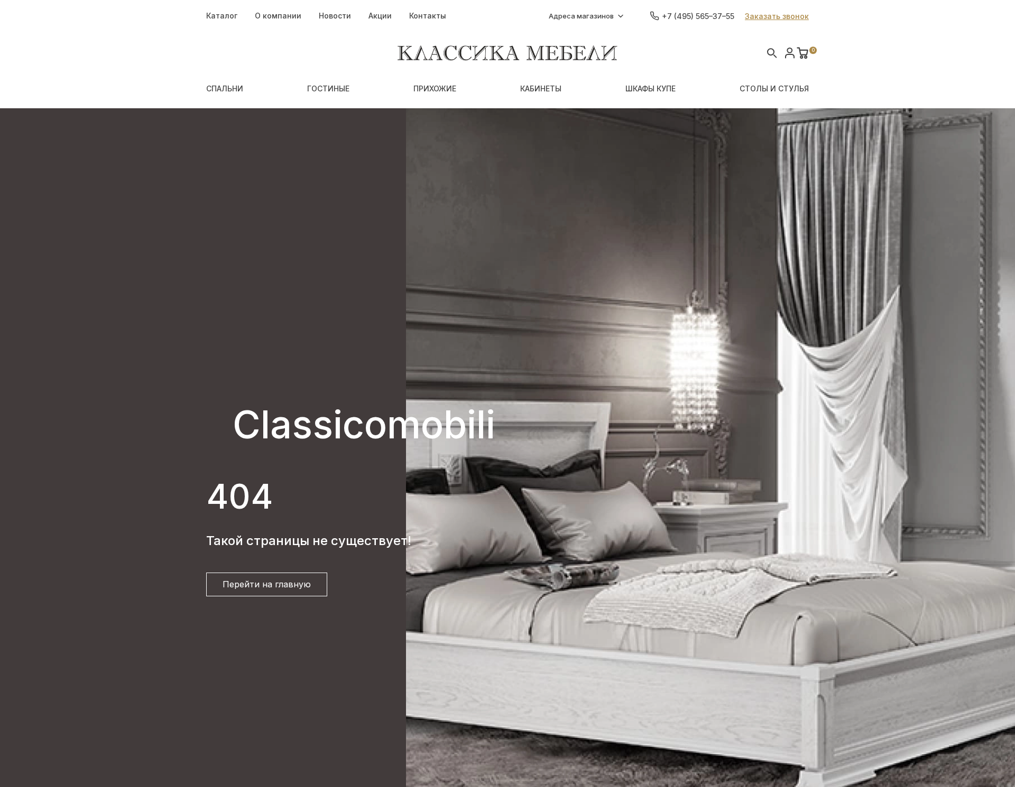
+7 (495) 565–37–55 (698, 16)
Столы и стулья (774, 88)
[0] (802, 52)
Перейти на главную (267, 584)
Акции (380, 15)
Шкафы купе (650, 88)
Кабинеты (540, 88)
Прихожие (434, 88)
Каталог (221, 15)
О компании (278, 15)
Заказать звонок (777, 16)
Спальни (224, 88)
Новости (335, 15)
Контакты (427, 15)
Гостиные (328, 88)
